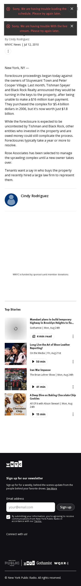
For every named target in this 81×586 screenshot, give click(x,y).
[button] (40, 329)
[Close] (72, 8)
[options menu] (8, 51)
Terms (38, 521)
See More (52, 488)
